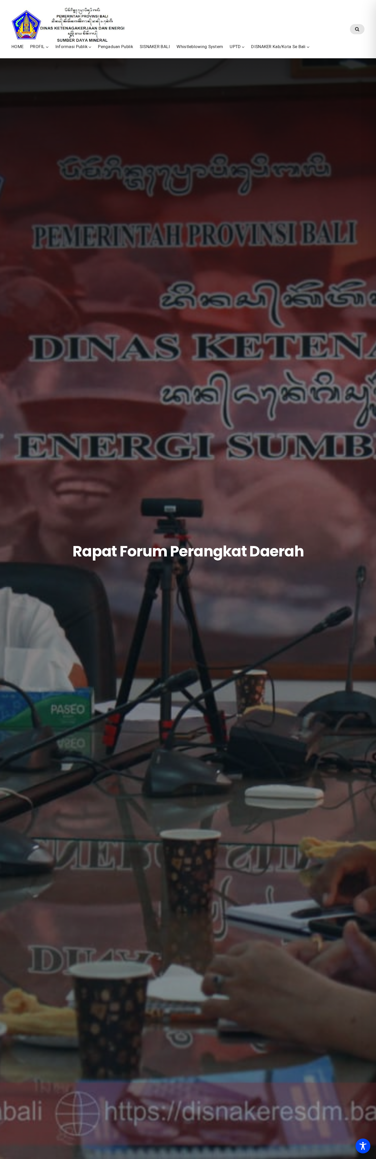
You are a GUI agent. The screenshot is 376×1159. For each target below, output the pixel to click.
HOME (18, 46)
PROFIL (37, 46)
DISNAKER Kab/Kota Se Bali (278, 46)
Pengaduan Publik (115, 46)
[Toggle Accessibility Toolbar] (363, 1146)
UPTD (235, 46)
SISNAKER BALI (155, 46)
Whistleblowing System (199, 46)
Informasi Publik (71, 46)
